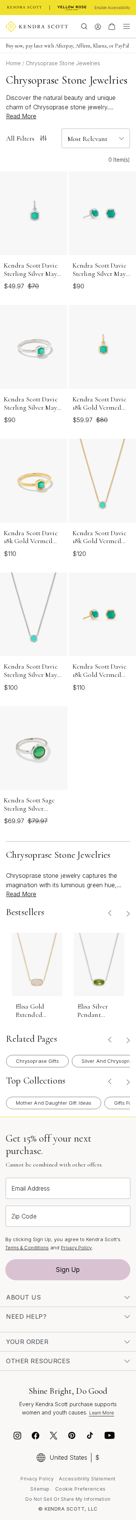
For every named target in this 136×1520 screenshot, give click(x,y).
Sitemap (40, 1489)
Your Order (27, 1341)
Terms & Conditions (27, 1248)
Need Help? (26, 1316)
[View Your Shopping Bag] (112, 26)
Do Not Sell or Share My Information (68, 1499)
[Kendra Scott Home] (24, 7)
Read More (21, 116)
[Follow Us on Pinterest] (72, 1437)
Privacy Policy (76, 1248)
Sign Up (68, 1270)
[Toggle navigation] (124, 26)
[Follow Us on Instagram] (17, 1437)
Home (14, 63)
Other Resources (38, 1361)
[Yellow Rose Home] (72, 7)
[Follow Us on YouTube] (109, 1437)
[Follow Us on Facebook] (35, 1437)
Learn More (101, 1413)
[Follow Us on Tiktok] (90, 1437)
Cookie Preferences (80, 1489)
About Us (23, 1297)
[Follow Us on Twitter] (54, 1437)
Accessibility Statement (87, 1479)
